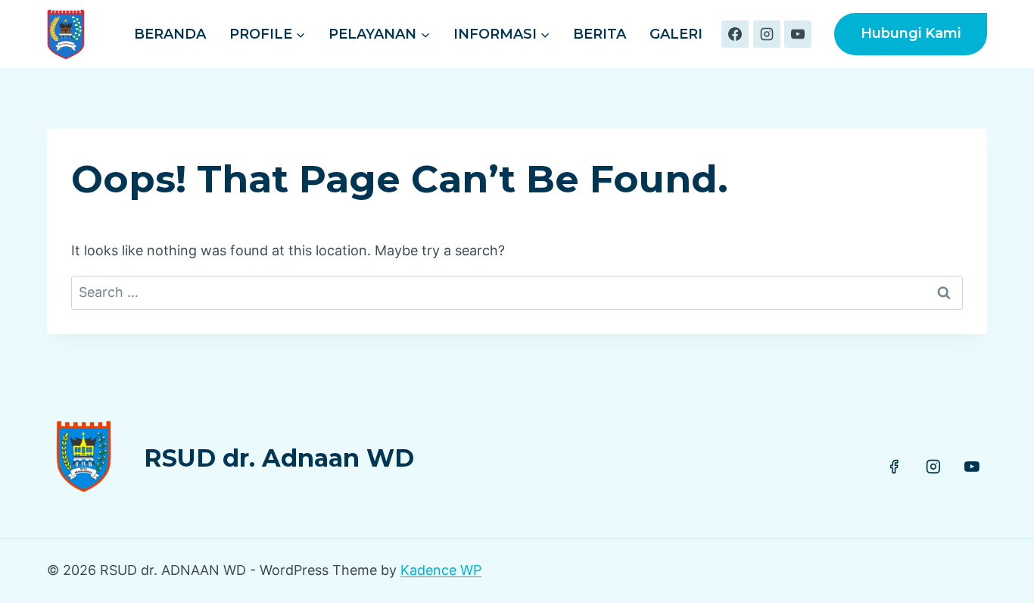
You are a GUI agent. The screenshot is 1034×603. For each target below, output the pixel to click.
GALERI (675, 34)
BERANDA (170, 34)
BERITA (599, 34)
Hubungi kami (911, 33)
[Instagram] (766, 34)
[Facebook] (735, 34)
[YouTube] (797, 34)
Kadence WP (440, 570)
